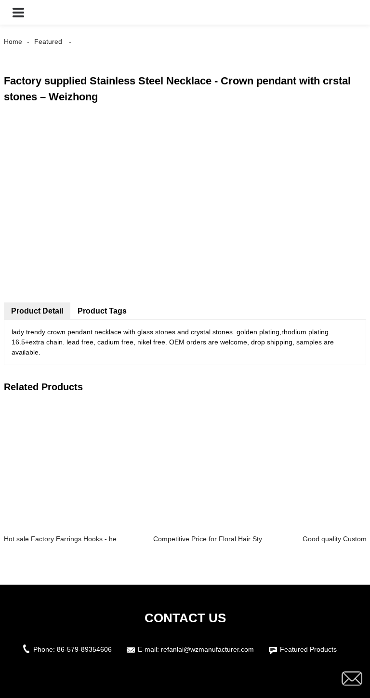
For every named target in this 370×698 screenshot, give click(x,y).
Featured (48, 41)
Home (13, 41)
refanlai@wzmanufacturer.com (207, 649)
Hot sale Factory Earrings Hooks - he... (63, 539)
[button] (18, 12)
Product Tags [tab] (102, 311)
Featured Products (308, 649)
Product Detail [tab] (37, 311)
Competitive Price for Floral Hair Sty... (210, 539)
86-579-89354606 (84, 649)
